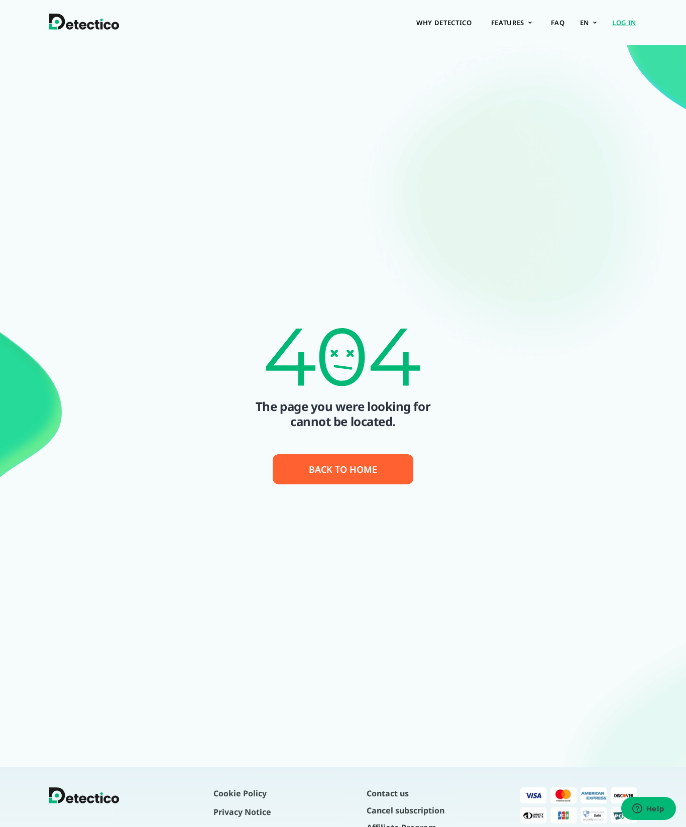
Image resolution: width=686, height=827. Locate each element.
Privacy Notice (242, 811)
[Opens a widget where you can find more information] (648, 809)
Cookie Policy (240, 793)
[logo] (84, 23)
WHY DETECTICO (444, 22)
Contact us (388, 793)
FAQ (558, 22)
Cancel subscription (405, 810)
